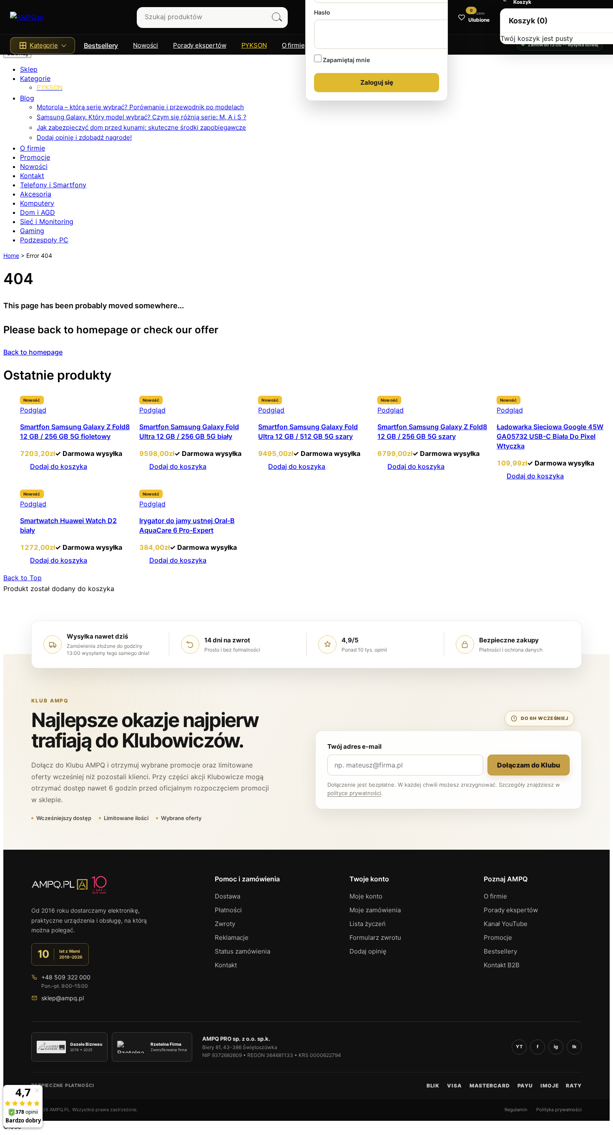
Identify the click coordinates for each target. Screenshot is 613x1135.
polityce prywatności (354, 793)
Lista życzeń (367, 924)
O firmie (495, 896)
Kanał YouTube (506, 924)
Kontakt (226, 965)
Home (11, 255)
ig (556, 1046)
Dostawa (227, 896)
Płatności (228, 910)
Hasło (322, 12)
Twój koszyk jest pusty (536, 38)
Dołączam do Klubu (528, 765)
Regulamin (516, 1109)
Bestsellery (101, 45)
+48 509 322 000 (65, 977)
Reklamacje (232, 937)
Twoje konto (369, 879)
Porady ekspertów (511, 910)
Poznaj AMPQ (506, 879)
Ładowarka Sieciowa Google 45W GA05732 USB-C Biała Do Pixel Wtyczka (550, 436)
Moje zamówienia (375, 910)
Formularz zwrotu (375, 937)
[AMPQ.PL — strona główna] (69, 888)
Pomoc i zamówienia (247, 879)
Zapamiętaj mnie (346, 59)
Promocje (498, 937)
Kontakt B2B (502, 965)
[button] (42, 45)
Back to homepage (33, 352)
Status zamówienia (242, 951)
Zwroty (225, 924)
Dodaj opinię (368, 951)
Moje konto (365, 896)
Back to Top (22, 578)
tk (574, 1046)
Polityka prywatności (559, 1109)
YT (519, 1046)
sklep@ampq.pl (62, 998)
